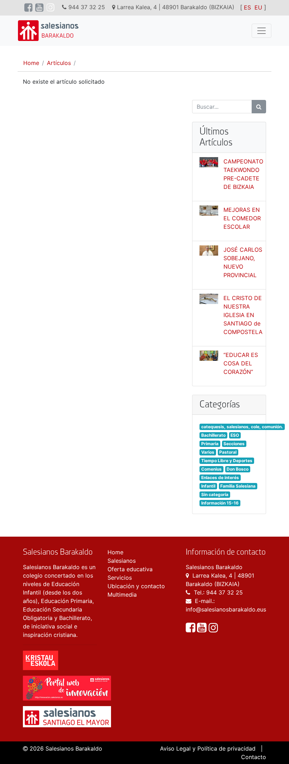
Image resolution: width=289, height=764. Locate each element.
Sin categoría (214, 494)
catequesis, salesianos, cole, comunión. (242, 426)
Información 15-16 (220, 503)
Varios (207, 452)
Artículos (59, 62)
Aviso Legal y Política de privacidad (208, 748)
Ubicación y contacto (136, 586)
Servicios (119, 577)
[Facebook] (191, 629)
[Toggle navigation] (261, 31)
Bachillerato (213, 435)
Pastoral (227, 452)
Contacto (253, 756)
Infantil (208, 486)
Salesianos (121, 560)
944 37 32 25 (224, 592)
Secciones (234, 443)
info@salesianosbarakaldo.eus (226, 609)
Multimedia (122, 594)
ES (247, 7)
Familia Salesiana (238, 486)
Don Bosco (237, 469)
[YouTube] (202, 629)
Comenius (211, 469)
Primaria (210, 443)
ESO (234, 435)
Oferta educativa (130, 569)
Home (31, 62)
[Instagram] (213, 629)
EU (258, 7)
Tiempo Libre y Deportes (226, 460)
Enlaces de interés (220, 477)
